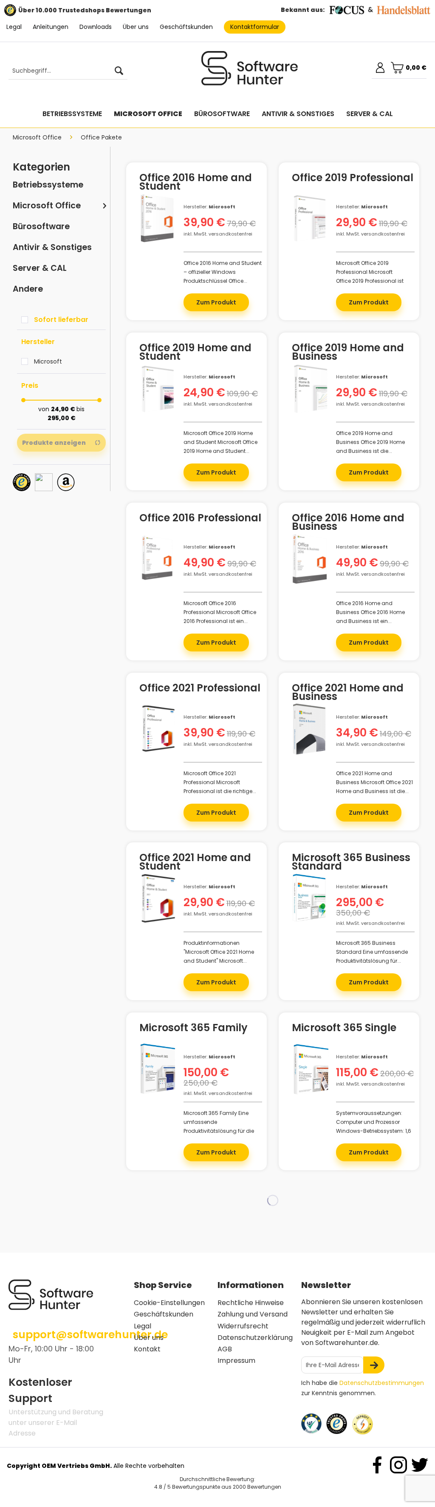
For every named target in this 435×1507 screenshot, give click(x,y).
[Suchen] (118, 71)
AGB (225, 1349)
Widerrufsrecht (243, 1326)
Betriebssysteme (48, 185)
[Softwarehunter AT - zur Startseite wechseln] (249, 72)
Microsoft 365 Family (193, 1029)
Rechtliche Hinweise (251, 1303)
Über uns (136, 27)
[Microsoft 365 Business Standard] (309, 911)
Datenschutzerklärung (255, 1337)
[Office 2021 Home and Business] (309, 741)
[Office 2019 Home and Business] (309, 401)
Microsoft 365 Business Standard (351, 861)
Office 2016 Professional (200, 519)
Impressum (236, 1360)
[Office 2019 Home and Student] (157, 401)
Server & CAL (40, 268)
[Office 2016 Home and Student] (157, 231)
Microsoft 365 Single (344, 1029)
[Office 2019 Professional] (309, 231)
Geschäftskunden (186, 27)
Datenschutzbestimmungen (381, 1383)
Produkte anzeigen (54, 442)
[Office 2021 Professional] (157, 741)
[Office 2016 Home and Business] (309, 571)
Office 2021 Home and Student (195, 861)
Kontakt (147, 1349)
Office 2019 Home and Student (195, 352)
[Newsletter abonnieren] (373, 1364)
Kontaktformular (254, 27)
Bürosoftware (41, 226)
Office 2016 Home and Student (195, 182)
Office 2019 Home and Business (348, 352)
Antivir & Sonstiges (52, 247)
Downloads (95, 27)
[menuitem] (63, 71)
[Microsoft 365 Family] (157, 1081)
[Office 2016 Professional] (157, 571)
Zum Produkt (216, 302)
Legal (14, 27)
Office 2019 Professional (352, 179)
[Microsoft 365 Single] (309, 1081)
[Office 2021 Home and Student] (157, 911)
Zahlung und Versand (253, 1314)
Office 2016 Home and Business (348, 522)
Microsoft (48, 361)
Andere (28, 289)
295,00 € (62, 418)
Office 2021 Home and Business (348, 692)
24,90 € (63, 409)
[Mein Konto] (380, 67)
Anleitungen (50, 27)
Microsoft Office (47, 205)
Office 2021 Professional (199, 689)
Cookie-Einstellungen (169, 1303)
